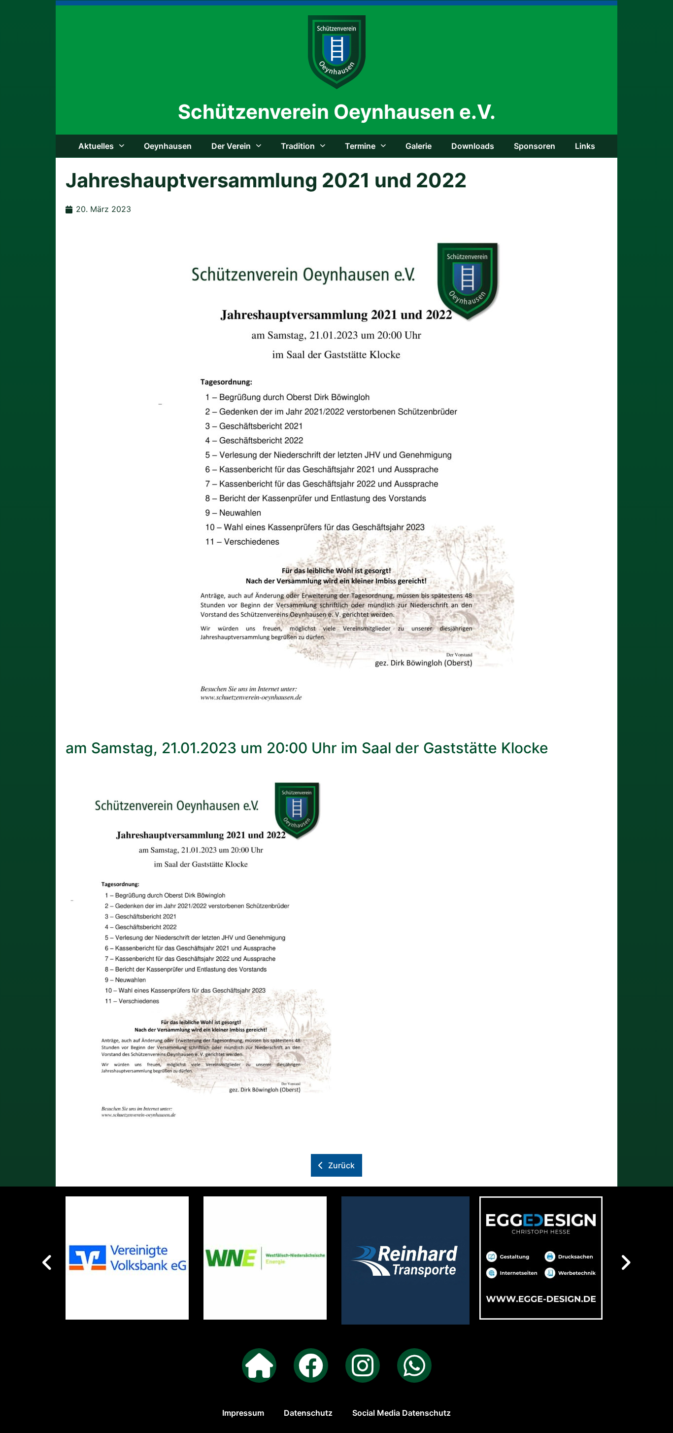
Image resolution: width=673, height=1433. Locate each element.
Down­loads (472, 146)
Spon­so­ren (534, 146)
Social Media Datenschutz (401, 1413)
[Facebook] (311, 1365)
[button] (625, 1262)
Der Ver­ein (231, 146)
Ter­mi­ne (360, 146)
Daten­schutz (308, 1413)
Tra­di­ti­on (298, 146)
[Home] (259, 1365)
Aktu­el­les (96, 146)
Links (585, 146)
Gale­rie (418, 146)
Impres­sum (243, 1413)
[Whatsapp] (414, 1365)
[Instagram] (362, 1365)
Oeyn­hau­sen (168, 146)
